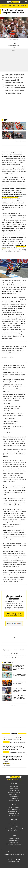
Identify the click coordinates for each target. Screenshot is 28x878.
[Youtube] (19, 859)
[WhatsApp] (2, 75)
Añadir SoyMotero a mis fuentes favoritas (14, 614)
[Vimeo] (16, 859)
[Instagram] (11, 859)
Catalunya (19, 334)
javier (15, 43)
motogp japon (9, 650)
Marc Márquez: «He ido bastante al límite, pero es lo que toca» (19, 690)
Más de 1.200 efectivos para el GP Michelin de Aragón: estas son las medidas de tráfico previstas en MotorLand (12, 759)
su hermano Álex (13, 222)
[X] (2, 84)
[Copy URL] (2, 87)
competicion (6, 742)
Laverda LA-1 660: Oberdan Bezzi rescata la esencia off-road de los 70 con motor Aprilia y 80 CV (13, 747)
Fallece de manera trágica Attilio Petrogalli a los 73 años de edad (12, 738)
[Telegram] (2, 80)
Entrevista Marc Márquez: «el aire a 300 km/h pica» (19, 675)
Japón (3, 336)
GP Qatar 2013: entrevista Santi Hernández (19, 682)
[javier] (12, 43)
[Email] (2, 77)
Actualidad (14, 653)
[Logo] (14, 2)
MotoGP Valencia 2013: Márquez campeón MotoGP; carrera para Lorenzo (18, 667)
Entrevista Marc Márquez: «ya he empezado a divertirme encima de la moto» (19, 698)
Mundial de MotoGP (19, 650)
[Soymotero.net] (14, 777)
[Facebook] (2, 82)
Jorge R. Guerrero (13, 742)
